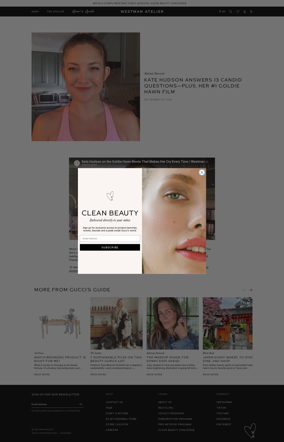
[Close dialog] (202, 172)
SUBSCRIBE (109, 247)
